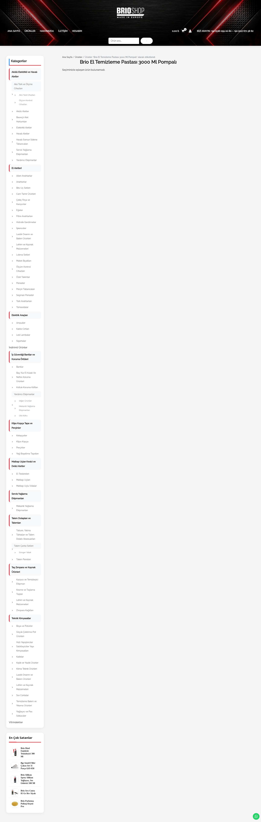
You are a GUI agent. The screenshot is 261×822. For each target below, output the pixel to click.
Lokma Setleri (23, 255)
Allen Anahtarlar (24, 176)
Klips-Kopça (22, 441)
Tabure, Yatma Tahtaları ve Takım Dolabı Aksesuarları (25, 534)
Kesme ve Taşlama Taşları (25, 592)
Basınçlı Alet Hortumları (22, 119)
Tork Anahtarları (24, 301)
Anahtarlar (21, 182)
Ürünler (29, 31)
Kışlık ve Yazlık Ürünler (27, 663)
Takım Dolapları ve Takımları (21, 520)
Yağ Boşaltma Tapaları (27, 453)
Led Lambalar (23, 335)
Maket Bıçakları (23, 261)
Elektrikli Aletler (24, 127)
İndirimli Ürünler (18, 347)
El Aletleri (17, 168)
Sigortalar (21, 341)
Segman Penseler (25, 295)
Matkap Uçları (23, 480)
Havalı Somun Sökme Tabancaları (26, 141)
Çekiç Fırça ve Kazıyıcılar (23, 202)
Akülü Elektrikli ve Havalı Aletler (24, 74)
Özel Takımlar (23, 277)
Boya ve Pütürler (24, 626)
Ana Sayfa (14, 31)
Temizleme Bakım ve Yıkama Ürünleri (26, 703)
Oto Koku (23, 415)
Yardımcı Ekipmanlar (26, 160)
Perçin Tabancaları (25, 289)
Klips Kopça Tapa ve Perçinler (22, 425)
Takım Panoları (23, 559)
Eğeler (19, 210)
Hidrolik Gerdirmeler (26, 222)
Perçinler (20, 447)
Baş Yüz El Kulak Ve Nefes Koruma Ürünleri (26, 377)
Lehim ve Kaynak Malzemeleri (24, 246)
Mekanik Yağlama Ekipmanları (27, 408)
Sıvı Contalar (22, 695)
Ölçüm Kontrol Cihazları (25, 102)
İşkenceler (21, 228)
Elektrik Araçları (20, 315)
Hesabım (77, 31)
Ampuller (20, 323)
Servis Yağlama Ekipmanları (24, 152)
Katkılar (20, 657)
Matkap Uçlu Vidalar (26, 486)
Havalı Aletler (22, 133)
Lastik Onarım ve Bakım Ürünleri (24, 236)
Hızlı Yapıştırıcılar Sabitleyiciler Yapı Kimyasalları (25, 646)
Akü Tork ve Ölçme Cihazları (23, 86)
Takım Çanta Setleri (23, 546)
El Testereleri (22, 474)
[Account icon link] (190, 31)
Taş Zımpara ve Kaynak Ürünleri (23, 569)
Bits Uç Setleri (23, 188)
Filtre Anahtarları (24, 216)
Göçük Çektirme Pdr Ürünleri (26, 634)
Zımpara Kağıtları (24, 610)
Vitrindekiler (16, 722)
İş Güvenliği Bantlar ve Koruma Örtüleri (23, 357)
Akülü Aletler (22, 111)
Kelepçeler (21, 435)
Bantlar (19, 367)
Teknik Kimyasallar (21, 618)
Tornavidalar (22, 307)
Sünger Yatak (25, 552)
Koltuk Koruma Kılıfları (27, 387)
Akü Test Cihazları (27, 95)
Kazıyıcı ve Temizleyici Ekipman (27, 581)
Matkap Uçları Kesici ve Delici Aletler (24, 463)
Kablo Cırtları (22, 329)
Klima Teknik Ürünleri (26, 669)
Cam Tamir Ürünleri (26, 194)
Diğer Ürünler (25, 401)
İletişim (63, 31)
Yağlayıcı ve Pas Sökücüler (24, 713)
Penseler (20, 283)
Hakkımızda (47, 31)
